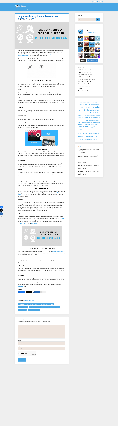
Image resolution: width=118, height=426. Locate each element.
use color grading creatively (93, 134)
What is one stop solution (85, 140)
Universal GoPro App (82, 90)
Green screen (83, 119)
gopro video (98, 115)
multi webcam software (34, 307)
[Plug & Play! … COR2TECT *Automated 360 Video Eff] (97, 49)
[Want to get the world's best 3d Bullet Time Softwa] (80, 38)
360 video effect (86, 104)
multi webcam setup (23, 307)
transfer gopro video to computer (83, 134)
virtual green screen (95, 136)
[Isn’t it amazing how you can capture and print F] (97, 44)
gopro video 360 (80, 117)
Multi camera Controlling (30, 300)
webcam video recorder (34, 310)
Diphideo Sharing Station (83, 76)
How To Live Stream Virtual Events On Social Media (89, 161)
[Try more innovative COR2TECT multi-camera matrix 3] (80, 55)
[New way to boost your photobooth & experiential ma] (92, 38)
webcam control (45, 307)
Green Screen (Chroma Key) (84, 83)
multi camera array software (95, 122)
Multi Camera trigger (93, 124)
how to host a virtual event (91, 119)
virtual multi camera (92, 137)
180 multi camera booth (83, 102)
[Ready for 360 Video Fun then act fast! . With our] (92, 49)
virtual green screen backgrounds (83, 137)
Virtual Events (81, 93)
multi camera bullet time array (83, 124)
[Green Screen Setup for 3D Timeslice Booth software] (92, 55)
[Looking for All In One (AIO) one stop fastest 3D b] (86, 55)
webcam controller (55, 307)
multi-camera (89, 120)
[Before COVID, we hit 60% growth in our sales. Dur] (80, 44)
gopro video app (85, 117)
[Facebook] (1, 207)
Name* (19, 340)
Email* (19, 346)
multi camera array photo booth (86, 122)
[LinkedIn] (1, 213)
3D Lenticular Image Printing (84, 72)
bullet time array (91, 107)
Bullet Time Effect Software (84, 74)
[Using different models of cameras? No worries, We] (92, 44)
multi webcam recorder (32, 304)
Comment (20, 323)
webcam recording (23, 310)
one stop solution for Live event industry (92, 133)
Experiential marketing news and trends (86, 79)
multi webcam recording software (46, 304)
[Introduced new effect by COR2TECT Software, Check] (86, 49)
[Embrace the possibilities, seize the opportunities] (97, 38)
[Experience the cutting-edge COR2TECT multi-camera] (86, 38)
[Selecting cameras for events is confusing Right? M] (80, 49)
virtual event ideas (89, 136)
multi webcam (22, 304)
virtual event (83, 136)
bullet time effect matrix (94, 110)
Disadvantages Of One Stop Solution (90, 115)
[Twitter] (1, 210)
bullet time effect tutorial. (84, 113)
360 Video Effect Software (84, 69)
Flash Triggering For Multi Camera (85, 81)
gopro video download (92, 117)
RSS (81, 146)
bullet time (85, 107)
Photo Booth (80, 88)
